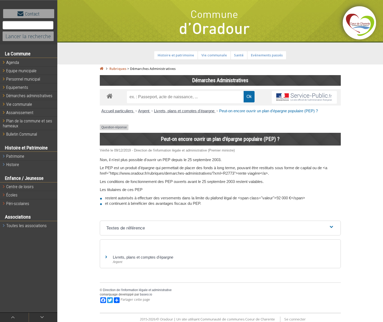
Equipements (17, 87)
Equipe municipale (21, 70)
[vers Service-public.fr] (304, 97)
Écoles (11, 195)
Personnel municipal (23, 79)
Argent (144, 111)
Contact (32, 14)
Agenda (12, 62)
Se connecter (295, 319)
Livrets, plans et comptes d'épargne (184, 111)
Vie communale (19, 104)
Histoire (12, 164)
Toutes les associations (26, 225)
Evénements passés (267, 55)
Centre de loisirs (20, 186)
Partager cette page (135, 299)
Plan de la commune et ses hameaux (27, 123)
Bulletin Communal (21, 134)
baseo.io (146, 294)
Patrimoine (15, 156)
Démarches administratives (29, 95)
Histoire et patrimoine (176, 55)
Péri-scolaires (17, 203)
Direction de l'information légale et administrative (137, 290)
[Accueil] (101, 68)
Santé (239, 55)
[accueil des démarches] (109, 96)
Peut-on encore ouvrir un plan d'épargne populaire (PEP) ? (268, 111)
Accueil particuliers (117, 111)
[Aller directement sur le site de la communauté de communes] (359, 23)
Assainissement (19, 112)
